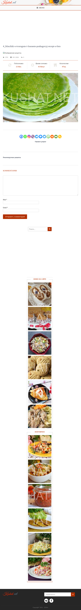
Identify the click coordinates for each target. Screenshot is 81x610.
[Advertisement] (40, 25)
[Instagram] (29, 136)
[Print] (52, 136)
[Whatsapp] (25, 136)
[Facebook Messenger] (40, 136)
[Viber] (33, 136)
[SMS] (48, 136)
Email (5, 207)
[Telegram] (36, 136)
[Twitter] (44, 136)
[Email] (56, 136)
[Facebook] (21, 136)
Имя (5, 199)
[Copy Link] (60, 136)
